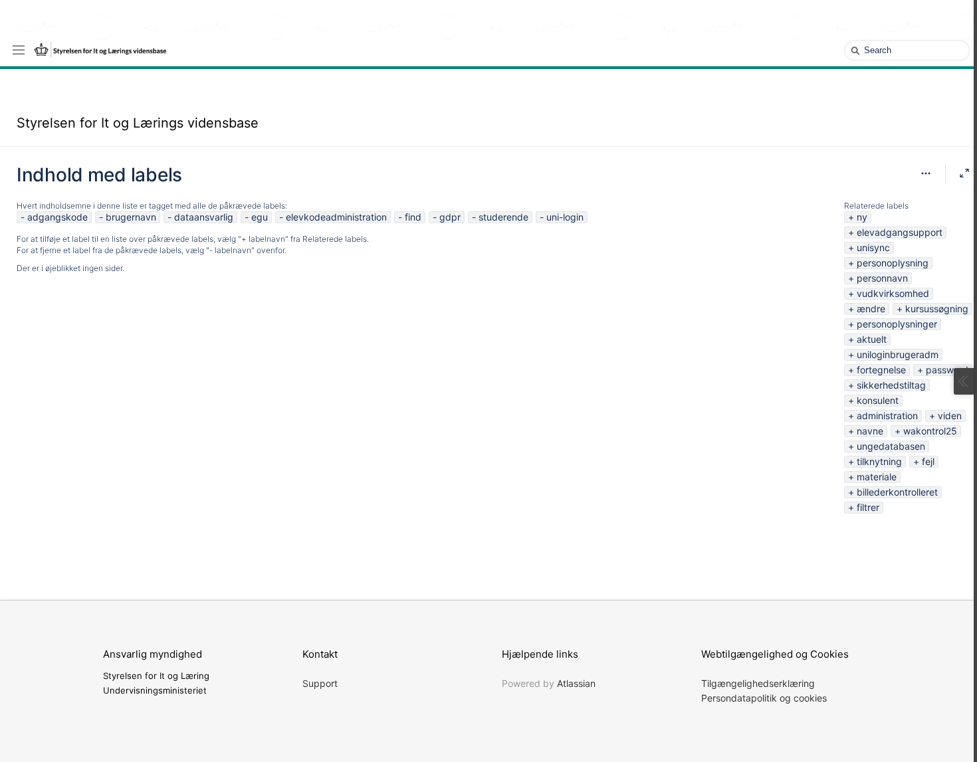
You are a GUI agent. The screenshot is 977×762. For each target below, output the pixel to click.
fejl (928, 461)
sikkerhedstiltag (891, 385)
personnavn (882, 278)
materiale (877, 476)
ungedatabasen (891, 446)
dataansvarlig (203, 217)
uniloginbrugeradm (897, 354)
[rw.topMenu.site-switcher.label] (19, 49)
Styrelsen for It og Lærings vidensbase (138, 123)
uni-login (565, 217)
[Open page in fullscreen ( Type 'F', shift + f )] (964, 173)
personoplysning (892, 262)
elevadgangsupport (899, 232)
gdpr (450, 217)
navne (870, 430)
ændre (871, 308)
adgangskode (57, 217)
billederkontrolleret (897, 492)
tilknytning (879, 461)
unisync (873, 247)
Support (320, 683)
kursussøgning (936, 308)
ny (862, 217)
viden (950, 415)
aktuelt (872, 339)
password (947, 369)
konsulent (878, 400)
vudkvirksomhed (893, 293)
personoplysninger (897, 324)
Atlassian (576, 683)
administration (887, 415)
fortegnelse (881, 369)
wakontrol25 (930, 430)
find (413, 217)
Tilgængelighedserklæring (758, 683)
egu (259, 217)
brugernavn (131, 217)
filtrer (868, 507)
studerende (503, 217)
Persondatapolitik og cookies (764, 698)
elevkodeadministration (336, 217)
